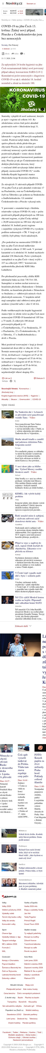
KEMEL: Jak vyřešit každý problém (28, 495)
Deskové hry (22, 1019)
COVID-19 (36, 399)
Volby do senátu (8, 921)
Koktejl (17, 555)
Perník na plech (30, 951)
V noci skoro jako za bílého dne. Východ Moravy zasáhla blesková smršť (28, 469)
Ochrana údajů (14, 1037)
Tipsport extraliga (9, 940)
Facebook (7, 1032)
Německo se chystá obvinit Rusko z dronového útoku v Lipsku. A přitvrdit (6, 766)
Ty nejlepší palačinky (32, 933)
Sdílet (16, 53)
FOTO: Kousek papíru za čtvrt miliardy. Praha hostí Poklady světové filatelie (39, 768)
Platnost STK (29, 978)
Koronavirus (24, 389)
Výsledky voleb (8, 913)
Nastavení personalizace (23, 1040)
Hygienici (34, 396)
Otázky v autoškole (32, 975)
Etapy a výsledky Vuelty (33, 910)
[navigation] (3, 4)
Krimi (17, 421)
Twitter (15, 1032)
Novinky (5, 45)
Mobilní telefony (32, 1010)
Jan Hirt (27, 913)
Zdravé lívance (30, 940)
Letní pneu (11, 1019)
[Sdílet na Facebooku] (11, 381)
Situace (14, 399)
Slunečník (22, 1002)
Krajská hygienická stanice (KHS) (15, 396)
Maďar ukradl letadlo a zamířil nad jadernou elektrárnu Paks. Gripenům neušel (29, 442)
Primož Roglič (29, 921)
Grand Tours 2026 (31, 924)
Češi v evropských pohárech (28, 993)
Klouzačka (32, 1002)
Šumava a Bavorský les (11, 968)
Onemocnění (24, 399)
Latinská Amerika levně (11, 975)
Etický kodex (31, 1035)
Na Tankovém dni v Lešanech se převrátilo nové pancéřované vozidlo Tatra (29, 414)
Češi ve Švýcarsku (9, 971)
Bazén (20, 998)
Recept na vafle (30, 948)
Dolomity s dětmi (8, 978)
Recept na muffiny (31, 937)
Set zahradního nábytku (12, 1006)
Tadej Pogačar (30, 917)
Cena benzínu (9, 993)
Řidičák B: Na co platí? (33, 971)
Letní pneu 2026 (31, 960)
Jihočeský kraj (7, 392)
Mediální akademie (16, 1035)
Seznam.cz (31, 4)
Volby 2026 (6, 906)
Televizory (33, 1019)
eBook (7, 53)
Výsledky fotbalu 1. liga (11, 937)
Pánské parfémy (29, 1023)
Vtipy (17, 500)
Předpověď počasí (13, 989)
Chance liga (7, 933)
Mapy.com (29, 985)
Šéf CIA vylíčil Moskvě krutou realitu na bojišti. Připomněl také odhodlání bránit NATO (29, 600)
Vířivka (39, 1006)
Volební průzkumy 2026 (11, 910)
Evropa (17, 448)
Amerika (18, 606)
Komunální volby (8, 924)
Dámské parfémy (30, 1014)
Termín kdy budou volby (11, 917)
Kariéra (32, 1032)
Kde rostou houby (30, 989)
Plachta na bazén (32, 998)
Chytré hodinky (14, 1023)
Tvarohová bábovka (32, 944)
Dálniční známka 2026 (33, 964)
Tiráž (39, 1032)
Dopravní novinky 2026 (33, 968)
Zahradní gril (29, 1006)
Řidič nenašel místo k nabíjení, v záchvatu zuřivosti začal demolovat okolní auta (29, 518)
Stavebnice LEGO (14, 1014)
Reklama (23, 1032)
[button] (23, 100)
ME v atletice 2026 (9, 944)
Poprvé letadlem (8, 964)
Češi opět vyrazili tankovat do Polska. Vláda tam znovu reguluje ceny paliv (23, 765)
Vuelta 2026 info (30, 906)
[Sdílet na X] (15, 381)
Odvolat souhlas (29, 1037)
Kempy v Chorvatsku (10, 960)
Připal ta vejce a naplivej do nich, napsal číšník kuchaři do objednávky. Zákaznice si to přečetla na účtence (29, 547)
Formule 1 (6, 948)
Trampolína (11, 1002)
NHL (4, 951)
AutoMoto (18, 525)
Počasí (17, 475)
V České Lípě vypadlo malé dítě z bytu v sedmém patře (28, 574)
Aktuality (5, 399)
